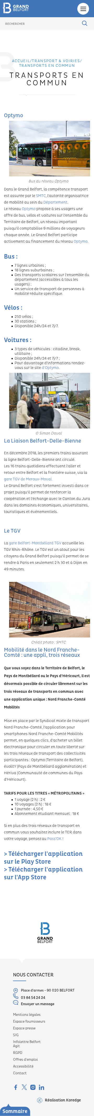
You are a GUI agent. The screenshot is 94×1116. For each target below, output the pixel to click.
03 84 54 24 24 (33, 998)
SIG (16, 1035)
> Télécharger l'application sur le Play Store (43, 858)
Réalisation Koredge (63, 1100)
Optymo (29, 209)
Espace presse (24, 1028)
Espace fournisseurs (29, 1021)
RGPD (17, 1053)
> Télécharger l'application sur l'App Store (43, 873)
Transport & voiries (56, 61)
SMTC (41, 196)
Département (55, 202)
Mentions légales (26, 1015)
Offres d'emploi (25, 1060)
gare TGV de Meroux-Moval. (28, 479)
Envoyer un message (37, 1004)
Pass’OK (54, 839)
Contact (20, 1073)
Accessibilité (23, 1066)
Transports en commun (47, 65)
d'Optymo (50, 368)
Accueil (21, 61)
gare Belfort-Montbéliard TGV (35, 543)
